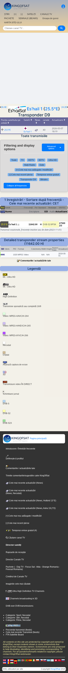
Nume (8, 211)
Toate (14, 160)
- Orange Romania (49, 567)
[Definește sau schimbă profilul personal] (63, 6)
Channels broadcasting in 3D (23, 598)
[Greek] (48, 660)
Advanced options (54, 147)
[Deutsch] (15, 660)
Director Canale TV (15, 559)
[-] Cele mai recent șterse (21, 174)
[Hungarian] (11, 662)
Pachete (10, 567)
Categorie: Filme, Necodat (18, 620)
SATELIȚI (31, 14)
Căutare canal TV (16, 537)
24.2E (64, 107)
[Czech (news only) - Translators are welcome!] (41, 660)
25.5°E (51, 108)
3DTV (41, 160)
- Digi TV (19, 567)
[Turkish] (59, 660)
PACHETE (9, 18)
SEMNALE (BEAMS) (28, 18)
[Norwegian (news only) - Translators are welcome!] (22, 660)
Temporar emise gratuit (48, 174)
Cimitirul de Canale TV (16, 576)
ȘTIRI (6, 14)
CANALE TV (46, 14)
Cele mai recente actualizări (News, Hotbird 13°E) (32, 500)
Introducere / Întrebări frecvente (20, 449)
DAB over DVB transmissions (19, 606)
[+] (15, 14)
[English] (4, 660)
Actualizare (61, 211)
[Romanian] (8, 662)
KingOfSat (55, 669)
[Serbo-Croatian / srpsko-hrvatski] (4, 662)
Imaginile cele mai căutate (18, 584)
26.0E (4, 107)
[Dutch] (11, 660)
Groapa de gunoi (50, 18)
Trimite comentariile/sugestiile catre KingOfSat (27, 475)
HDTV (31, 160)
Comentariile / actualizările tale (35, 260)
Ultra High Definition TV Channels (28, 591)
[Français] (8, 660)
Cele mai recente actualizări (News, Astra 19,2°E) (32, 508)
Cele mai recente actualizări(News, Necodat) (21, 492)
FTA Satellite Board (15, 634)
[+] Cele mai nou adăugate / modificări (34, 170)
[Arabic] (55, 660)
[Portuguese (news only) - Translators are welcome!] (26, 660)
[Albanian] (15, 662)
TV (22, 160)
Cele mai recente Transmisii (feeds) (22, 632)
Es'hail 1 (34, 108)
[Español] (30, 660)
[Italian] (33, 660)
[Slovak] (44, 660)
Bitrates (44, 179)
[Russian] (63, 660)
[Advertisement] (34, 68)
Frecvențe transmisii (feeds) (19, 630)
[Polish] (37, 660)
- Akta (37, 567)
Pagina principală (38, 438)
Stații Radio (29, 165)
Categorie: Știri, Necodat (17, 617)
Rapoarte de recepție (16, 552)
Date (42, 165)
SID (46, 211)
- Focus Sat (29, 567)
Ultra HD (52, 160)
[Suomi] (52, 660)
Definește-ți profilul (15, 458)
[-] (21, 14)
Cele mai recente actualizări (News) (26, 483)
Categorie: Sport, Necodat (18, 615)
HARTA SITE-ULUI (13, 22)
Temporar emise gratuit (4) (24, 530)
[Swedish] (19, 660)
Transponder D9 (28, 179)
